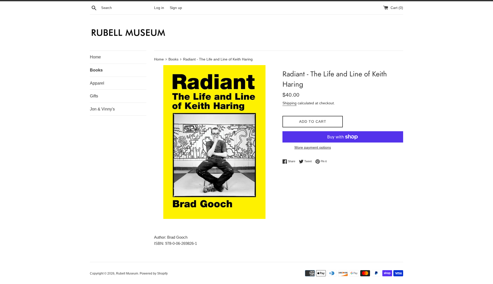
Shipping (289, 103)
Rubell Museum (127, 273)
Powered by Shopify (154, 273)
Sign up (176, 8)
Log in (159, 8)
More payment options (313, 147)
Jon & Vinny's (102, 109)
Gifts (94, 96)
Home (95, 57)
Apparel (97, 83)
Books (96, 70)
